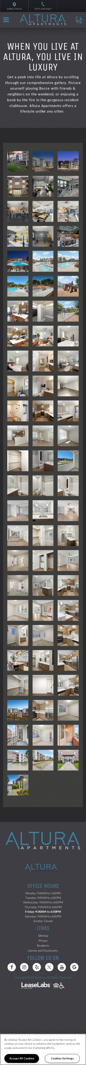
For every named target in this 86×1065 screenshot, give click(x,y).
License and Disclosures (43, 950)
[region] (43, 1049)
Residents (43, 945)
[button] (12, 967)
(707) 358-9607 (43, 8)
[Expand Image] (17, 161)
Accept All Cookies (21, 1058)
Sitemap (43, 935)
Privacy (43, 940)
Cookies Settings (62, 1058)
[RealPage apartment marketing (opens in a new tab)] (36, 986)
